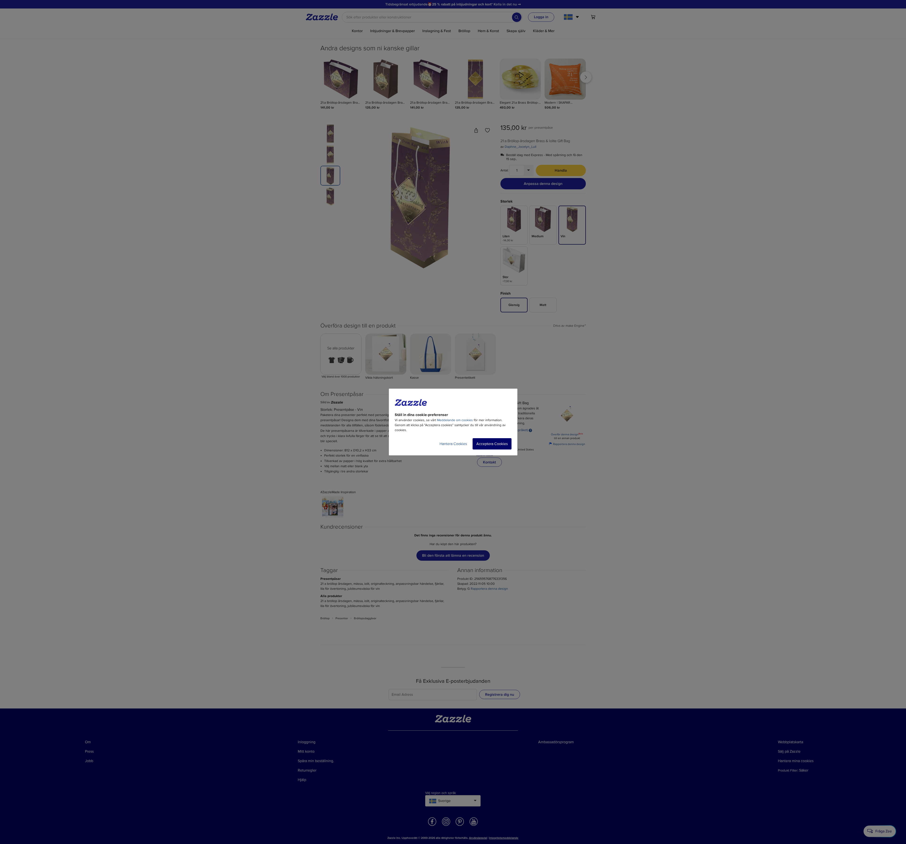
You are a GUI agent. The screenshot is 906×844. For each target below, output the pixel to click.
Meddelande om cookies (455, 420)
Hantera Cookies (453, 443)
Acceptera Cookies (492, 443)
